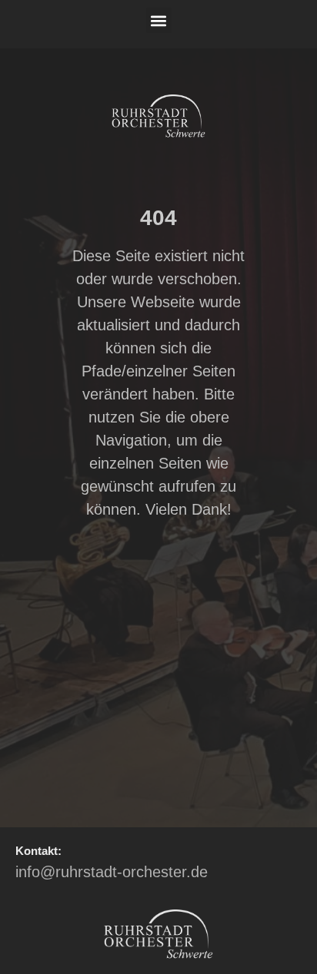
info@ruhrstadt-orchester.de (111, 871)
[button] (159, 20)
